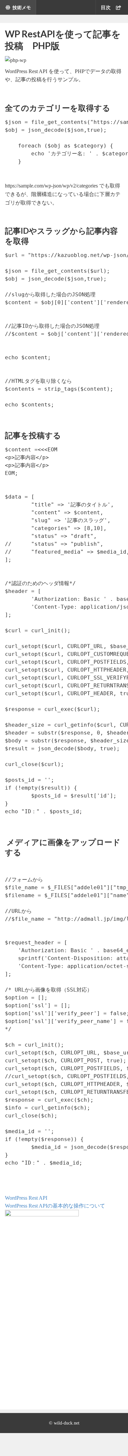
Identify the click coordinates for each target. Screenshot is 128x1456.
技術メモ (21, 7)
